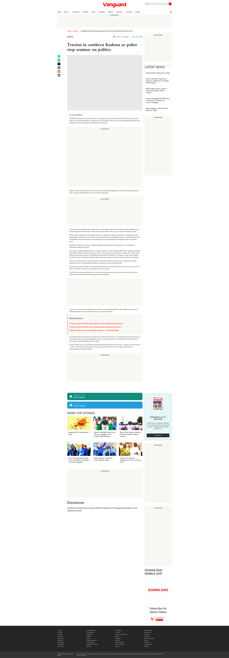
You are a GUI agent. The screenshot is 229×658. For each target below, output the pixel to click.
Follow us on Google (122, 37)
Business (102, 12)
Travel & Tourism (149, 638)
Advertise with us (91, 654)
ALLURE (137, 12)
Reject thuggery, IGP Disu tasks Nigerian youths (157, 109)
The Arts (146, 634)
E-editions (75, 12)
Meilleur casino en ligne (131, 654)
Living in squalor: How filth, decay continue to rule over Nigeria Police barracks (97, 324)
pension (88, 646)
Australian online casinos (157, 654)
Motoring (118, 638)
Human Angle (90, 642)
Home (59, 12)
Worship (146, 646)
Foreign (88, 636)
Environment (90, 632)
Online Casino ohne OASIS (117, 654)
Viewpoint (147, 642)
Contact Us (99, 654)
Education (61, 644)
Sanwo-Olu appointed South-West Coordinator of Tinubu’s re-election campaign (157, 100)
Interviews (118, 630)
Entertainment (90, 630)
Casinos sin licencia (81, 655)
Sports (110, 12)
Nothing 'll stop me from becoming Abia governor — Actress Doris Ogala (95, 330)
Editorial (119, 12)
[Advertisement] (104, 157)
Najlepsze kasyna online (144, 654)
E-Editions (60, 646)
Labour (117, 632)
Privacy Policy (106, 654)
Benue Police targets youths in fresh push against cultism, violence (156, 90)
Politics (85, 12)
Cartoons (147, 636)
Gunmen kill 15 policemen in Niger (158, 72)
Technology (147, 632)
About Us (83, 654)
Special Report (119, 644)
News (66, 12)
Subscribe (158, 435)
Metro (93, 12)
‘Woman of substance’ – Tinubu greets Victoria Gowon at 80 (130, 459)
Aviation (60, 632)
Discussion (61, 642)
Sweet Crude (148, 630)
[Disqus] (104, 539)
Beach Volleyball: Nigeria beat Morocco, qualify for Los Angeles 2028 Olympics (157, 80)
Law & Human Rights (121, 634)
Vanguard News (114, 5)
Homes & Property (91, 640)
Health (88, 638)
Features (89, 634)
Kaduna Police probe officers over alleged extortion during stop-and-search (96, 327)
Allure (60, 630)
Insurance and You (92, 644)
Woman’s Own (148, 644)
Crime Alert (61, 638)
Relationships (119, 642)
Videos (146, 640)
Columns (129, 12)
